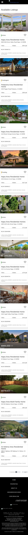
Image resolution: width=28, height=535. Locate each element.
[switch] (25, 34)
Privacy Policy (19, 512)
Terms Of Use (7, 512)
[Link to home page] (14, 2)
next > (25, 472)
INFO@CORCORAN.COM (14, 521)
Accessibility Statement (12, 513)
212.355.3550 (13, 520)
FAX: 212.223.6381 (19, 520)
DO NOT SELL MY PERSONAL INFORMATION (14, 518)
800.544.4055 (7, 520)
